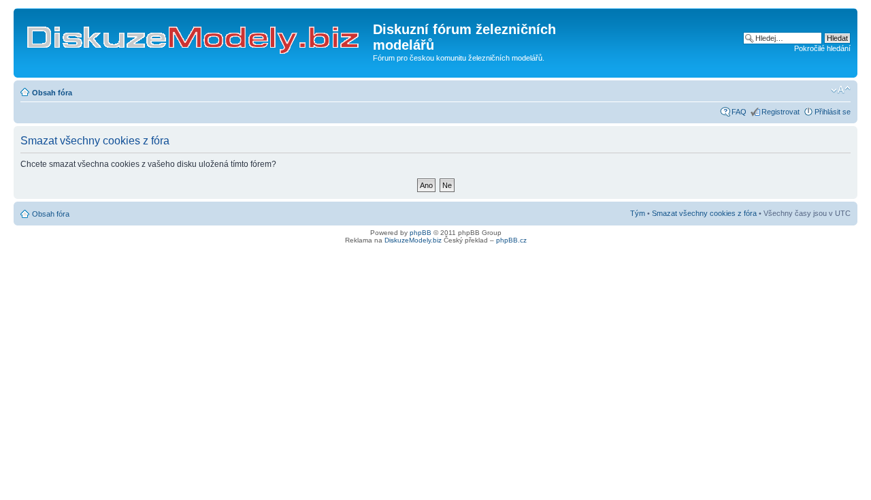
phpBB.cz (511, 240)
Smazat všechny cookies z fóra (704, 213)
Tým (637, 213)
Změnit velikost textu (841, 90)
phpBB (420, 232)
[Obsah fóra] (195, 33)
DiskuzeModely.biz (413, 240)
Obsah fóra (52, 93)
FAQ (739, 112)
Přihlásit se (833, 112)
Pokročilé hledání (822, 48)
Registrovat (780, 112)
